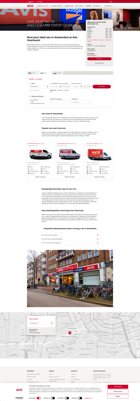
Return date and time (76, 83)
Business (40, 1)
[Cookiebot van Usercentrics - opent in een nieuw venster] (19, 398)
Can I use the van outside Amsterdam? (52, 239)
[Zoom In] (138, 352)
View (102, 86)
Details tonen (88, 398)
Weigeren (118, 396)
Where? (33, 83)
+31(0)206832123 (91, 50)
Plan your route (99, 63)
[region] (70, 335)
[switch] (53, 398)
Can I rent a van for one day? (49, 235)
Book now (99, 58)
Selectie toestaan (118, 391)
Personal (30, 1)
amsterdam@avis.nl (92, 55)
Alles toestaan (118, 386)
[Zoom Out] (138, 354)
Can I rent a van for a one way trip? (51, 243)
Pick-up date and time (63, 83)
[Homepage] (30, 6)
